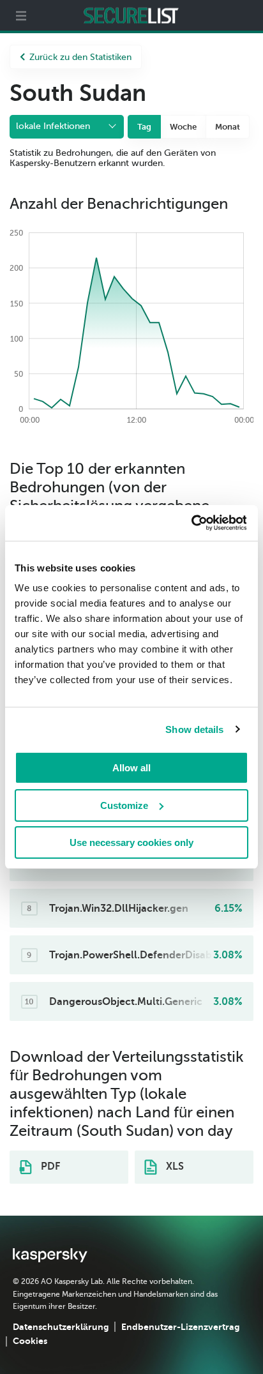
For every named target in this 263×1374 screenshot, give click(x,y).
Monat (227, 127)
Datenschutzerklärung (61, 1327)
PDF (49, 1166)
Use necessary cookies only (131, 842)
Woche (183, 127)
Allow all (131, 767)
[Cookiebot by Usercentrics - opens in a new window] (190, 523)
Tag (144, 127)
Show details (194, 729)
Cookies (30, 1341)
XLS (173, 1166)
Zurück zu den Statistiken (80, 57)
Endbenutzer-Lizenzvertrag (180, 1327)
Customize (124, 805)
